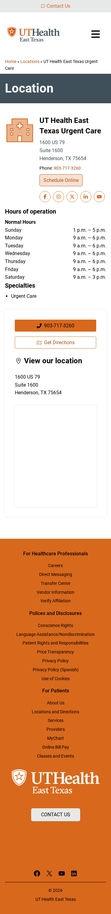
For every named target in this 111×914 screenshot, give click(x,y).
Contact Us (58, 6)
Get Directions (59, 342)
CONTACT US (55, 814)
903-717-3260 (67, 168)
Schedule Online (61, 180)
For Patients (55, 691)
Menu (96, 34)
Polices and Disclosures (55, 613)
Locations (29, 61)
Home (10, 61)
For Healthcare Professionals (55, 554)
